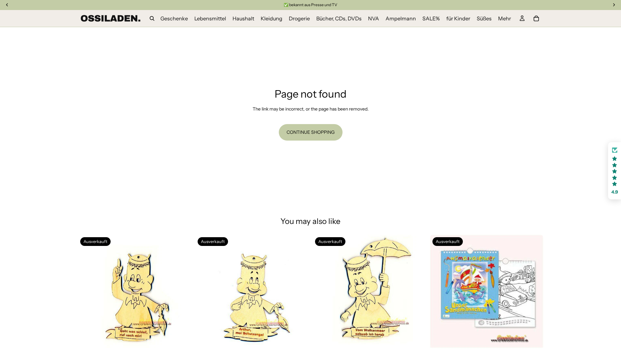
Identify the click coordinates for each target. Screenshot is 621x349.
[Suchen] (152, 18)
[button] (614, 170)
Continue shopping (311, 132)
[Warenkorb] (536, 18)
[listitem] (504, 18)
